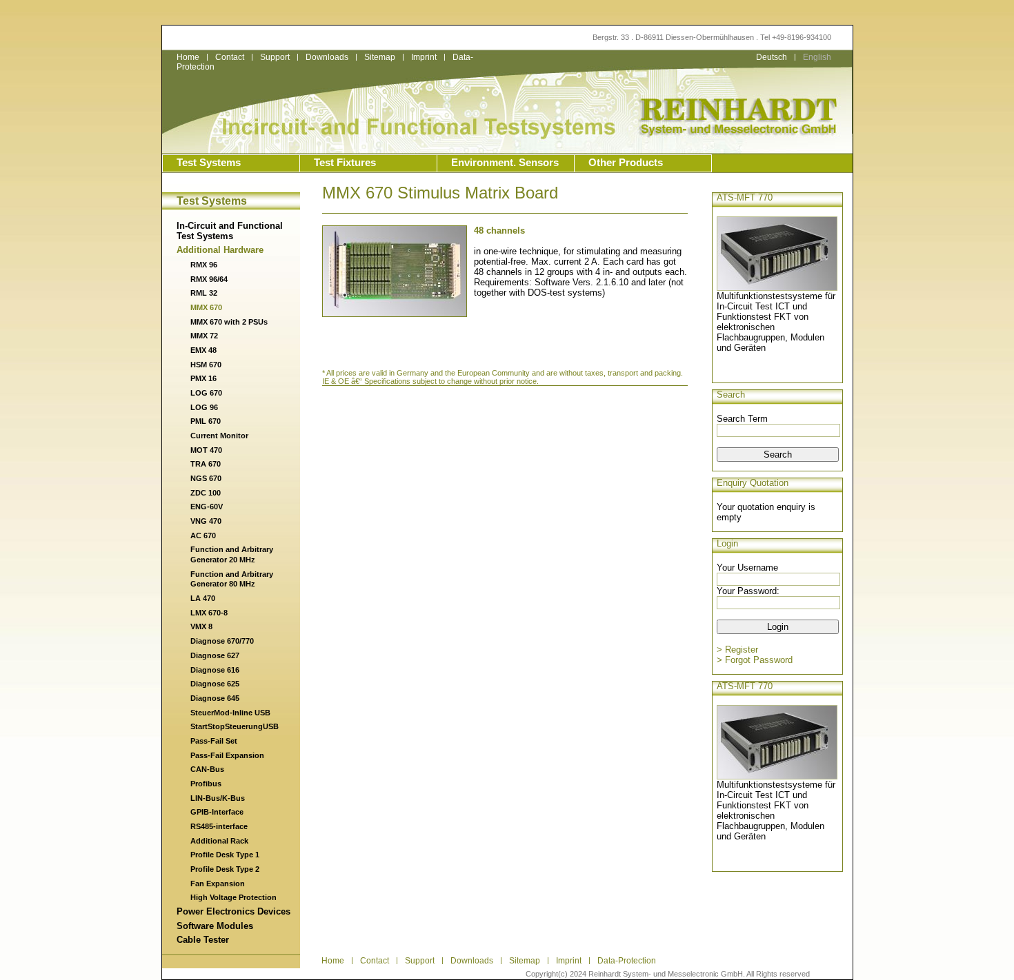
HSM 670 (205, 364)
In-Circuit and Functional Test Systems (230, 231)
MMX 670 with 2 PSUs (229, 322)
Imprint (424, 57)
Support (275, 57)
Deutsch (771, 57)
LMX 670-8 (209, 613)
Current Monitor (219, 435)
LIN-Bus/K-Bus (217, 798)
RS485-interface (219, 826)
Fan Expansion (217, 883)
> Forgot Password (755, 660)
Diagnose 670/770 (222, 641)
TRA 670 (205, 464)
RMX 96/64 (209, 279)
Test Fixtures (345, 162)
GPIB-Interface (216, 812)
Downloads (327, 57)
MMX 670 (206, 307)
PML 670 (205, 421)
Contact (229, 57)
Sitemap (379, 57)
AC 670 (203, 535)
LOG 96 (204, 407)
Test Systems (209, 162)
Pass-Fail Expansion (227, 755)
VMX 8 (201, 626)
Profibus (205, 783)
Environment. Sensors (505, 162)
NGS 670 (205, 478)
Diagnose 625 (214, 684)
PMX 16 (203, 378)
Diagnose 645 (214, 698)
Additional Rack (219, 841)
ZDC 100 (205, 493)
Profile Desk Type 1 (224, 854)
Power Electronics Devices (233, 911)
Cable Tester (203, 940)
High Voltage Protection (233, 897)
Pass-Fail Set (213, 741)
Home (188, 57)
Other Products (625, 162)
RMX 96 (203, 265)
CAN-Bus (207, 769)
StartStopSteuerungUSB (234, 726)
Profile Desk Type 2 (224, 869)
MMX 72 (204, 335)
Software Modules (215, 926)
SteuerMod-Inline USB (230, 712)
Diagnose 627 (214, 655)
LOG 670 (206, 393)
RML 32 (203, 293)
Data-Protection (626, 961)
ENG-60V (206, 506)
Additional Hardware (220, 250)
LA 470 (202, 598)
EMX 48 (203, 350)
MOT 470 (206, 450)
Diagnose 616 (214, 670)
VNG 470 (205, 521)
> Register (737, 649)
